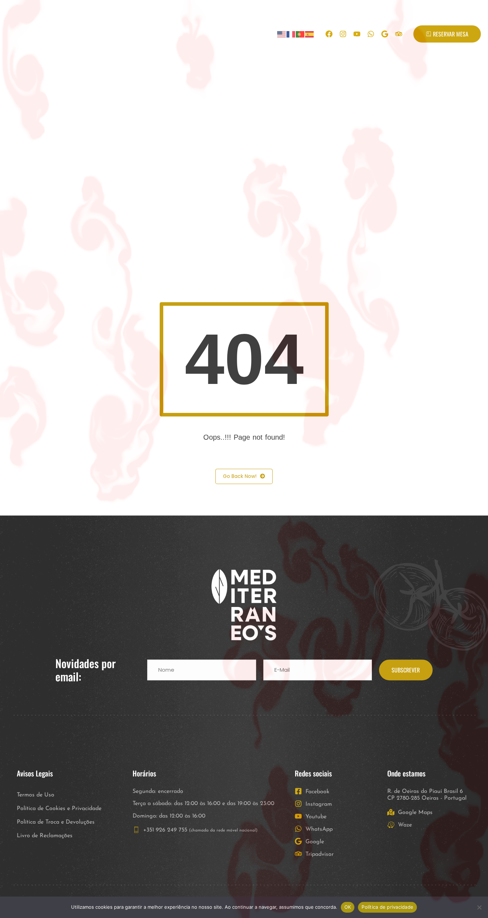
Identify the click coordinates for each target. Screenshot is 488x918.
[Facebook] (329, 34)
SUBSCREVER (406, 671)
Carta (185, 34)
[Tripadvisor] (398, 34)
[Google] (384, 34)
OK (347, 907)
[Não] (479, 907)
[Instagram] (343, 34)
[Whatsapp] (370, 34)
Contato (247, 34)
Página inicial (90, 34)
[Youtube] (356, 34)
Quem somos (144, 34)
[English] (282, 34)
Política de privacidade (387, 907)
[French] (291, 34)
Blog (214, 34)
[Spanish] (309, 34)
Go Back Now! (240, 477)
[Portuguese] (300, 34)
